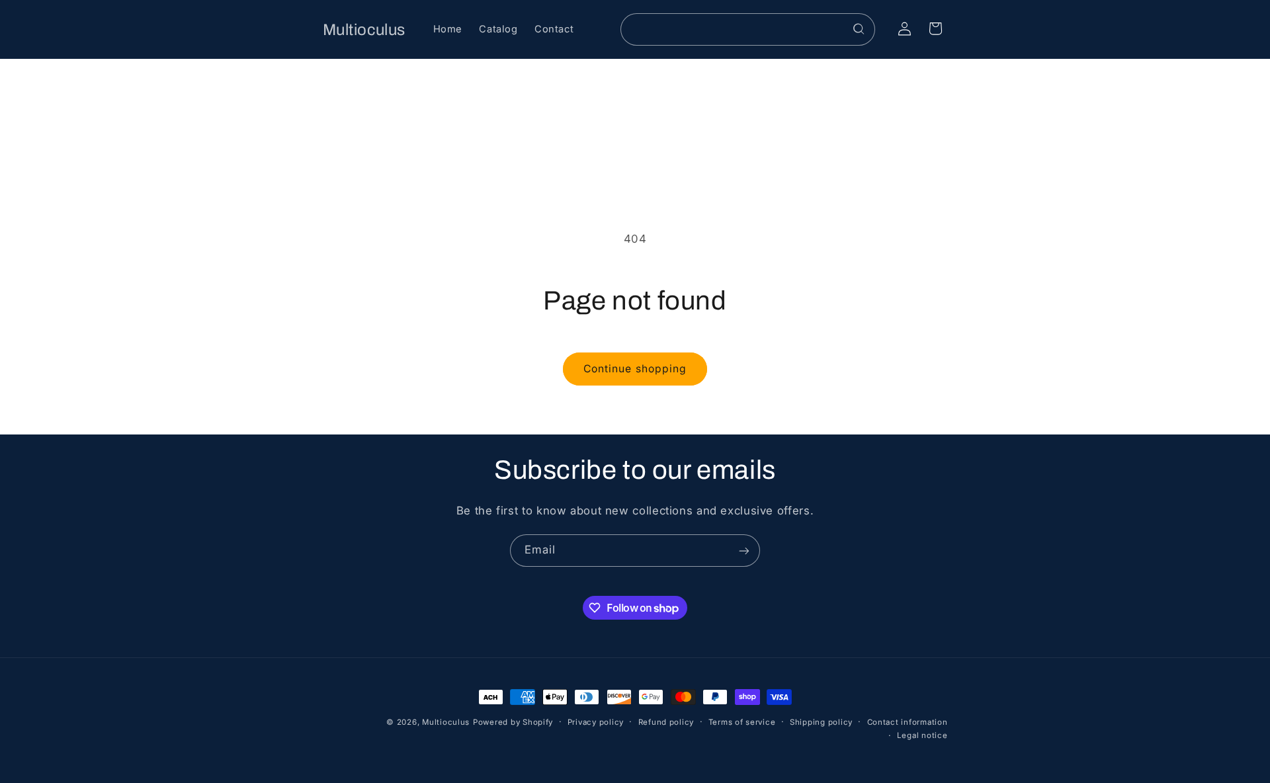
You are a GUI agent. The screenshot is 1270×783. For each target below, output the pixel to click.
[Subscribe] (744, 550)
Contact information (907, 722)
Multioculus (446, 722)
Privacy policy (596, 722)
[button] (935, 28)
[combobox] (748, 29)
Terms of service (742, 722)
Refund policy (666, 722)
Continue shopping (635, 368)
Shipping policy (821, 722)
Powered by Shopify (513, 722)
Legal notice (922, 736)
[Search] (859, 29)
